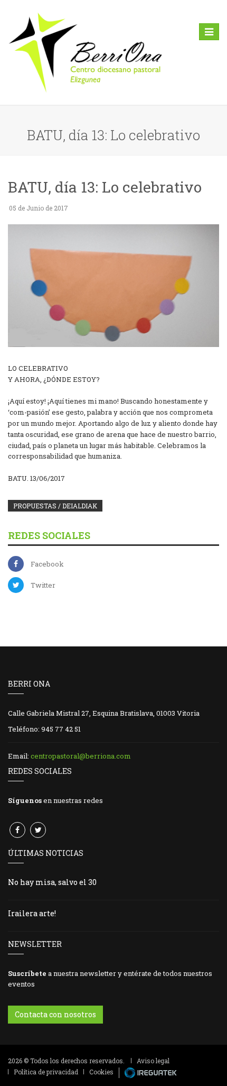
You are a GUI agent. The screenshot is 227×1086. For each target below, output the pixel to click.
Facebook (47, 564)
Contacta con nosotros (55, 1014)
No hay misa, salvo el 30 (52, 882)
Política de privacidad (46, 1071)
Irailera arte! (32, 913)
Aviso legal (153, 1060)
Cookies (101, 1071)
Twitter (43, 585)
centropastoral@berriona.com (81, 756)
